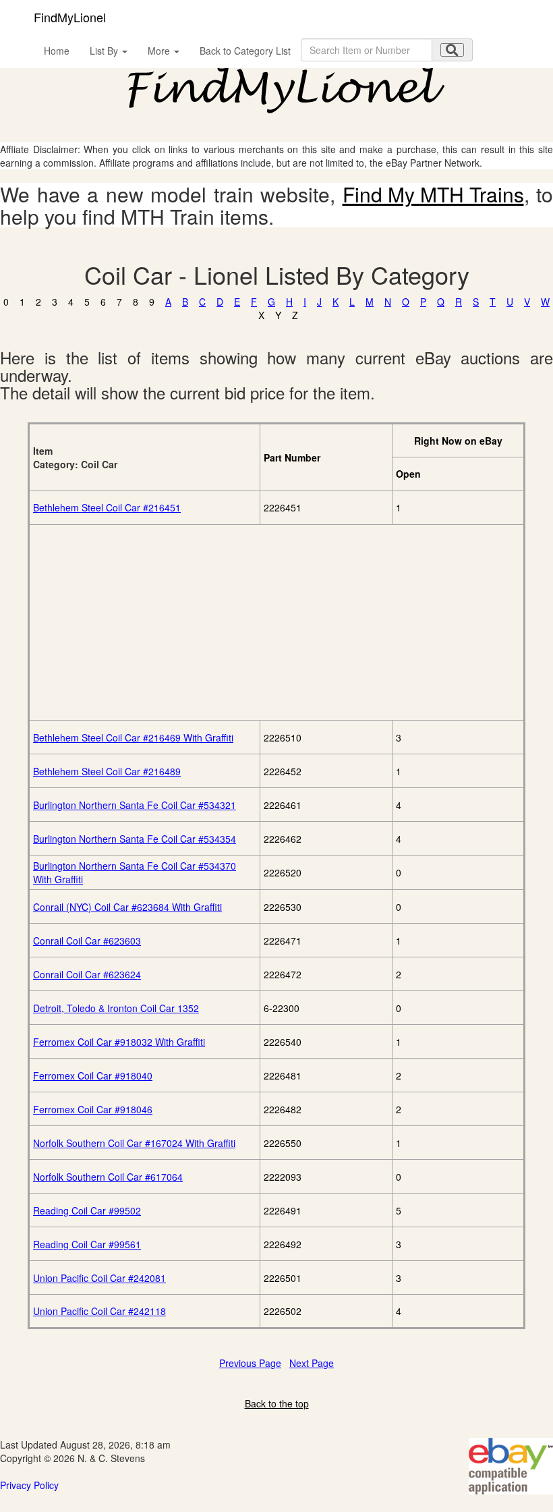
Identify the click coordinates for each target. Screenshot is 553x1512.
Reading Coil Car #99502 (87, 1210)
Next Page (311, 1363)
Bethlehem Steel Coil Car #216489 (107, 771)
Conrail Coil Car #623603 (87, 940)
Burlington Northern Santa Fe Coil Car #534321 (134, 805)
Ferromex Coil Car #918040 (92, 1075)
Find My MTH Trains (433, 194)
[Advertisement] (276, 622)
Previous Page (250, 1363)
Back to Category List (245, 50)
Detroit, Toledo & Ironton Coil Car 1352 (116, 1008)
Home (56, 50)
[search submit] (452, 50)
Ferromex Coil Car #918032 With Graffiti (119, 1041)
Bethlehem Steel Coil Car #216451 (107, 507)
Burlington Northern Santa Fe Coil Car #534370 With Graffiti (134, 872)
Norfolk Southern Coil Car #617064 (108, 1176)
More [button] (160, 50)
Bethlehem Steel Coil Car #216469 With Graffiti (133, 737)
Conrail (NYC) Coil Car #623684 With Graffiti (127, 907)
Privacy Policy (29, 1485)
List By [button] (105, 50)
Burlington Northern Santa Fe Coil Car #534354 (134, 838)
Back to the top (277, 1403)
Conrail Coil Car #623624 (87, 974)
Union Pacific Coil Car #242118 (99, 1311)
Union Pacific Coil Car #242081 (99, 1278)
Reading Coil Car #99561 (87, 1244)
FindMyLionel (70, 17)
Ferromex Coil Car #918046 (92, 1109)
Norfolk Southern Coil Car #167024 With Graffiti (134, 1143)
